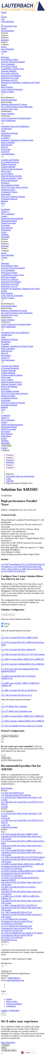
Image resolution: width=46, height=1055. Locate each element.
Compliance (11, 1006)
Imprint (9, 999)
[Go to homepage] (23, 10)
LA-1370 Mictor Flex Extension (14, 706)
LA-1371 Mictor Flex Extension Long (16, 711)
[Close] (2, 1053)
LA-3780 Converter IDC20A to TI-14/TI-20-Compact (23, 654)
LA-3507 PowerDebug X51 (12, 564)
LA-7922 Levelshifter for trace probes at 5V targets (21, 726)
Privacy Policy (12, 1001)
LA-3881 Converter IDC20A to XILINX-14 (19, 690)
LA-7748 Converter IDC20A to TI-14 (16, 695)
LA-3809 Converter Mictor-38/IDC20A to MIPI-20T (22, 659)
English (28, 1052)
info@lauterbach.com (15, 980)
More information (8, 1042)
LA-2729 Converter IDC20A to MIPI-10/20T (19, 637)
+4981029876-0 (13, 978)
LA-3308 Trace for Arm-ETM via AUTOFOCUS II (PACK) (22, 570)
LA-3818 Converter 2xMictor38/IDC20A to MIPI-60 (22, 664)
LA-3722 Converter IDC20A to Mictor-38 (18, 649)
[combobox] (27, 1052)
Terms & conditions (14, 1004)
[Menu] (2, 15)
